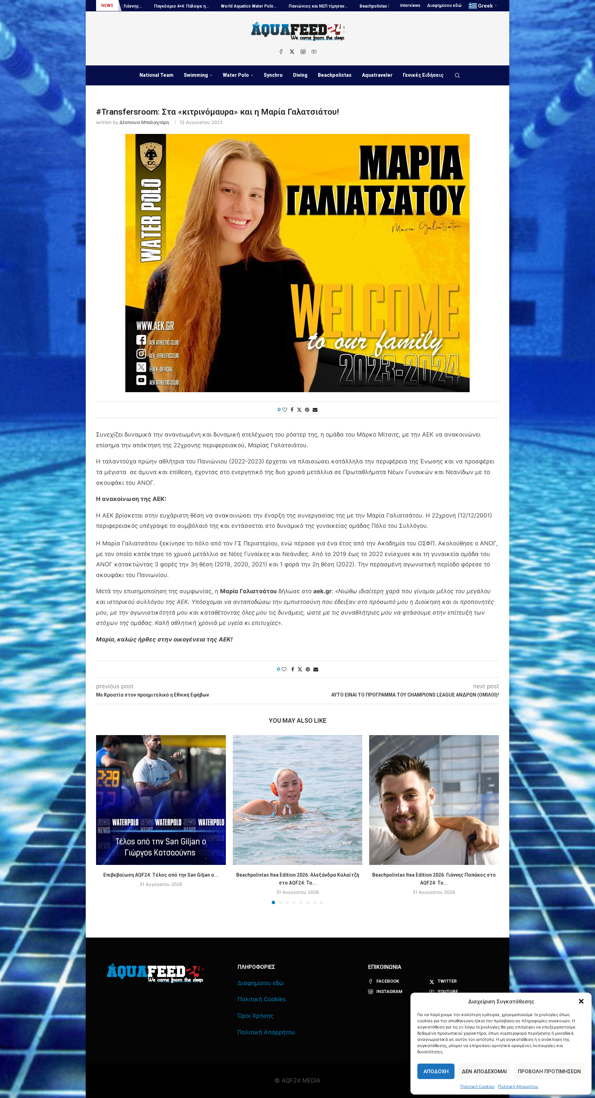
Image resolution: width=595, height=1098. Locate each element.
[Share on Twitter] (299, 409)
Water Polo (236, 75)
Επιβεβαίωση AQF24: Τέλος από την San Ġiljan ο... (160, 875)
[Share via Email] (315, 409)
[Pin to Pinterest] (307, 409)
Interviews (410, 5)
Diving (300, 75)
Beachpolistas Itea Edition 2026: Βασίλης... (307, 6)
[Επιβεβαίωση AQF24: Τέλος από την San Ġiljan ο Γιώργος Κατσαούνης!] (161, 800)
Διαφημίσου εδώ (444, 5)
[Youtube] (314, 51)
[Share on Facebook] (292, 409)
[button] (581, 1001)
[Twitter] (292, 51)
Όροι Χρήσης (255, 1015)
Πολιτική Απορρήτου (518, 1086)
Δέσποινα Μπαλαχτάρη (144, 122)
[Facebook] (281, 51)
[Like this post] (284, 409)
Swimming (196, 75)
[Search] (457, 75)
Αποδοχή (436, 1071)
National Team (156, 75)
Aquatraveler (377, 75)
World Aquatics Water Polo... (155, 6)
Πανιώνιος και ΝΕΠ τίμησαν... (224, 6)
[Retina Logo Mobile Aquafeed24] (155, 973)
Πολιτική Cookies (477, 1086)
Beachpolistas (335, 75)
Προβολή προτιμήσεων (549, 1071)
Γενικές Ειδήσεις (423, 75)
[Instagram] (303, 51)
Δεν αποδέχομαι (484, 1071)
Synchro (273, 75)
